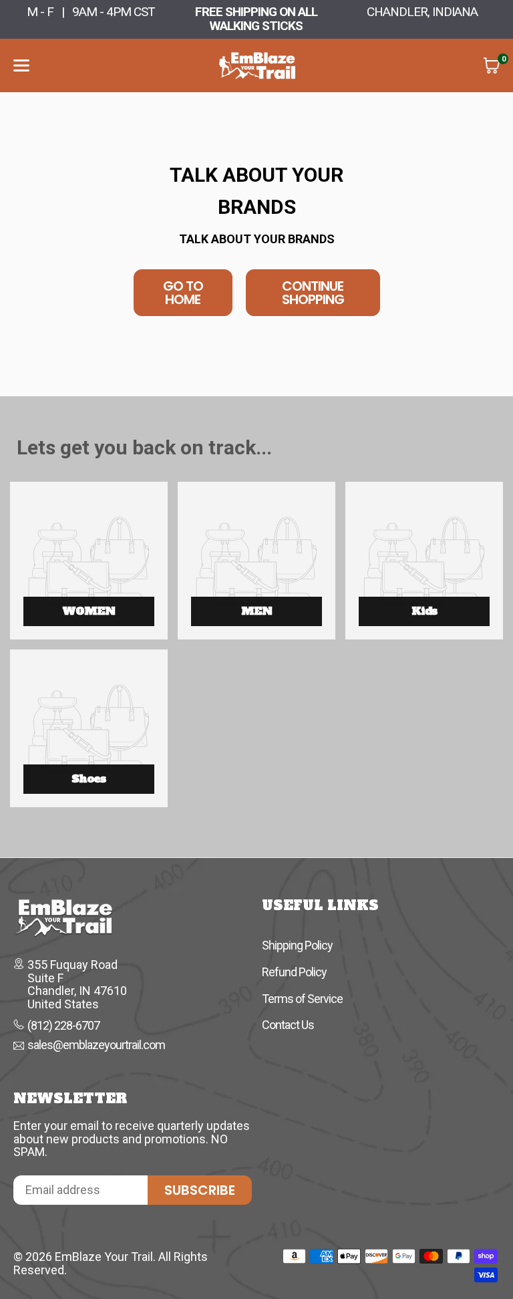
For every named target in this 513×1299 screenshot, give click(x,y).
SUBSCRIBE (199, 1190)
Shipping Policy (297, 945)
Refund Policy (294, 972)
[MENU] (21, 65)
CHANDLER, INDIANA (422, 11)
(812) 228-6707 (63, 1025)
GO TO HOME (183, 293)
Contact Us (288, 1025)
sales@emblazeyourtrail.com (96, 1045)
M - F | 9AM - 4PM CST (91, 11)
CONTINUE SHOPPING (313, 293)
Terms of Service (302, 999)
